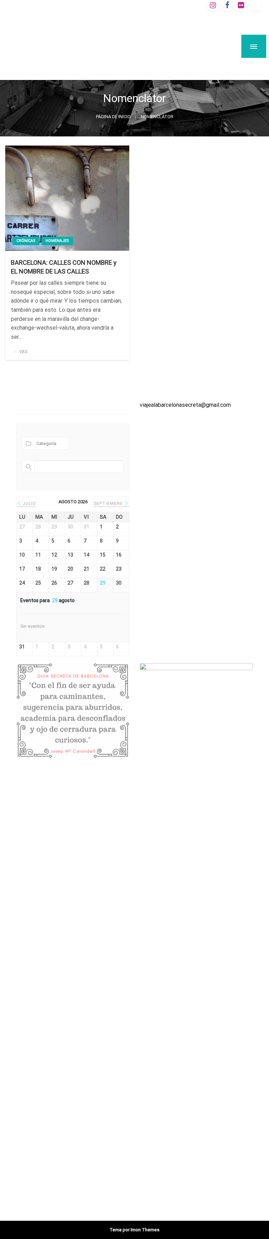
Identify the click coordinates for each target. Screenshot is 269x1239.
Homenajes (57, 240)
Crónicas (25, 240)
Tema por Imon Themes (134, 1229)
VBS (23, 351)
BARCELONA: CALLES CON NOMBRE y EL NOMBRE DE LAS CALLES (64, 267)
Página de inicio (113, 116)
